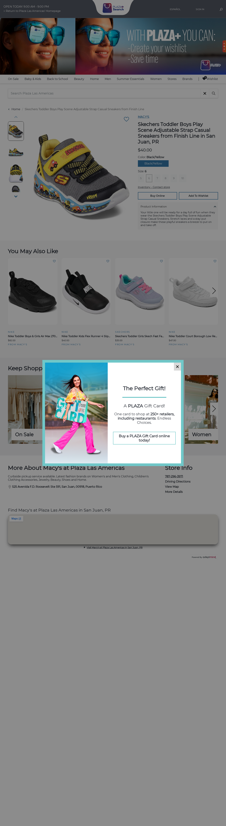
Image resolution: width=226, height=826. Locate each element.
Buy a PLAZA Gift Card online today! (144, 438)
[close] (177, 367)
